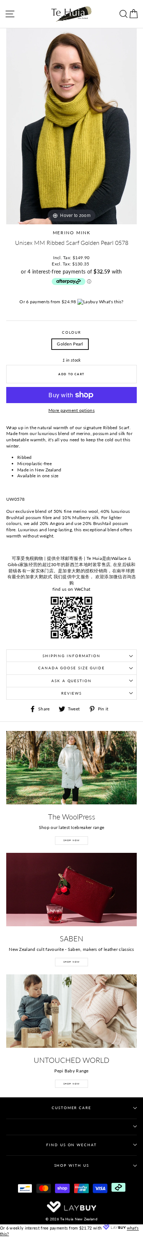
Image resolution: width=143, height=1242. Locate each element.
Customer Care (71, 1108)
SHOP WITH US (71, 1165)
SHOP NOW (71, 840)
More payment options (71, 410)
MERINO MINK (72, 232)
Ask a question (71, 681)
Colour (71, 332)
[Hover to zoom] (71, 125)
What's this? (111, 301)
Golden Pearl (70, 344)
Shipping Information (71, 656)
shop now (71, 1083)
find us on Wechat (71, 1145)
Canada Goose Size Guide (71, 668)
